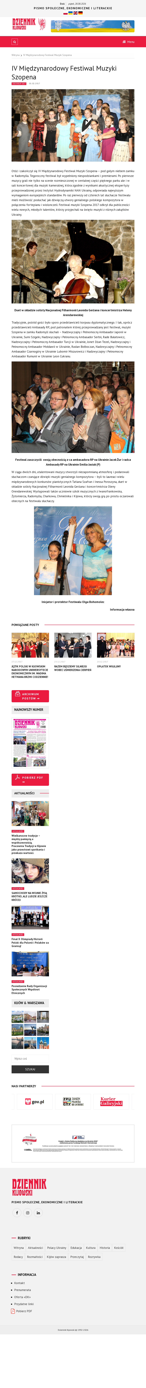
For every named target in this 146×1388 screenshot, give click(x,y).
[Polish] (65, 13)
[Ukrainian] (70, 13)
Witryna (19, 1248)
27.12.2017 (17, 661)
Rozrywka (94, 1257)
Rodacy (18, 1257)
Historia (105, 1248)
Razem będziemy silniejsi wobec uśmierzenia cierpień (72, 668)
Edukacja (76, 1248)
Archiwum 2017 (18, 84)
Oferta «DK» (22, 1297)
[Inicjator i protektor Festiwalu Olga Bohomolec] (73, 553)
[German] (80, 13)
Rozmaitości (35, 1257)
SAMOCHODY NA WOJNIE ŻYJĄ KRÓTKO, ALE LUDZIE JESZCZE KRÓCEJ (29, 896)
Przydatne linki (24, 1304)
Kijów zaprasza (56, 1257)
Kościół (118, 1248)
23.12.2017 (59, 661)
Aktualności (17, 831)
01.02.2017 (34, 83)
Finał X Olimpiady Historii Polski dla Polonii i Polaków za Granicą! (30, 942)
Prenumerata (22, 1290)
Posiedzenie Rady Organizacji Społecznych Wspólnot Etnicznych (29, 989)
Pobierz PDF (24, 1311)
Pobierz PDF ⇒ (32, 780)
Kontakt (19, 1283)
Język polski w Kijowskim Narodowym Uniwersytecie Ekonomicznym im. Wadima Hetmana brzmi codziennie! (30, 672)
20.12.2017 (102, 661)
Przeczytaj (77, 1257)
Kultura (90, 1248)
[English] (75, 13)
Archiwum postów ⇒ (31, 696)
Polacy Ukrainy (56, 1248)
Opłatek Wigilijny (109, 666)
